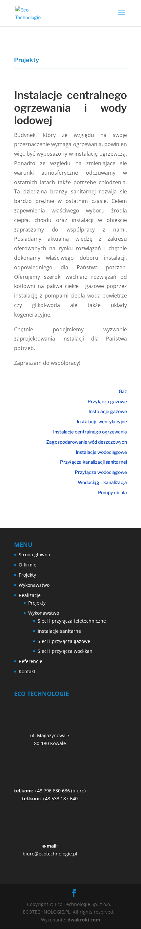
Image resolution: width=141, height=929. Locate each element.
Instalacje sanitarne (59, 631)
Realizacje (30, 595)
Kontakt (27, 671)
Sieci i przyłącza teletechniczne (72, 621)
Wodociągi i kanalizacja (102, 482)
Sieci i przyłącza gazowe (64, 641)
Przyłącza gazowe (107, 401)
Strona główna (34, 554)
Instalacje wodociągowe (101, 452)
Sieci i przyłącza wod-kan (65, 651)
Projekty (27, 575)
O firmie (27, 565)
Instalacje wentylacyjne (102, 421)
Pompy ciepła (112, 492)
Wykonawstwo (34, 585)
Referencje (30, 661)
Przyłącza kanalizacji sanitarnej (93, 462)
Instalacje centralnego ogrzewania (90, 431)
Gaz (123, 391)
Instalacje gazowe (108, 411)
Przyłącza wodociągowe (101, 472)
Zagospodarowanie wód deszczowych (86, 442)
